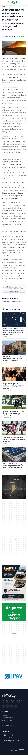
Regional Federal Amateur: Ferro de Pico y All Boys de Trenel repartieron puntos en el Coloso (13, 413)
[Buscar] (25, 3)
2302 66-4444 (8, 735)
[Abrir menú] (3, 3)
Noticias (4, 715)
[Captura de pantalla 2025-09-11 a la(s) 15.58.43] (14, 487)
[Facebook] (3, 706)
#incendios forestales (16, 301)
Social (3, 6)
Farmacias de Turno (8, 725)
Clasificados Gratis (7, 718)
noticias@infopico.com (11, 738)
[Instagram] (7, 706)
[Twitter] (11, 706)
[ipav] (14, 676)
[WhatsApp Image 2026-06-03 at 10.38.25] (14, 583)
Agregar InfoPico (14, 291)
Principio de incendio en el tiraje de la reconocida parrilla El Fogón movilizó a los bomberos (14, 358)
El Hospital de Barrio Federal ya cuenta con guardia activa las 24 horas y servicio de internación (13, 465)
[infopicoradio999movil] (14, 612)
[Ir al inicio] (14, 2)
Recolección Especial (8, 720)
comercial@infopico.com (11, 741)
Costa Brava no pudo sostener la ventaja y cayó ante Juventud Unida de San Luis (14, 439)
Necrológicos (6, 723)
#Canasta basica (5, 301)
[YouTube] (16, 706)
